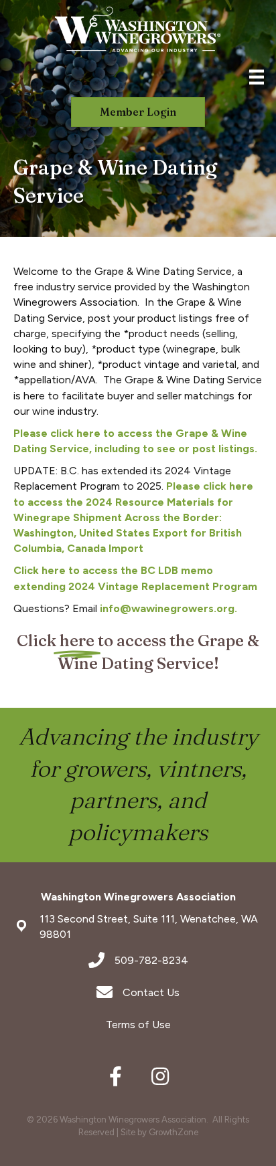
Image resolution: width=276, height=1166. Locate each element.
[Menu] (256, 77)
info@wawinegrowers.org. (168, 608)
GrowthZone (173, 1132)
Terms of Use (138, 1024)
